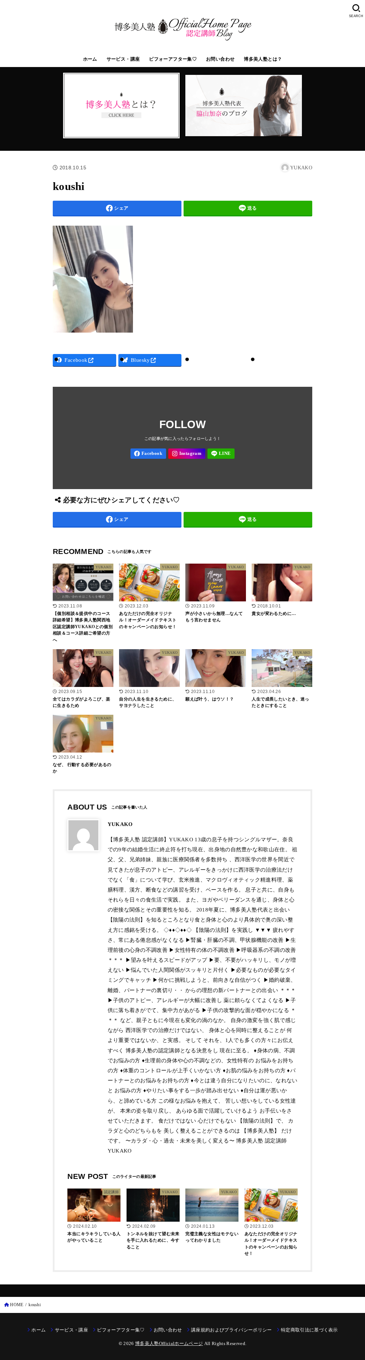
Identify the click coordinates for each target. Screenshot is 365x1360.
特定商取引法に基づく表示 (309, 1330)
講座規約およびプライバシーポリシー (231, 1330)
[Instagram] (186, 453)
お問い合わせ (220, 59)
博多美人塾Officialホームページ (169, 1343)
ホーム (90, 59)
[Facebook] (148, 453)
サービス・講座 (123, 59)
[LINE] (221, 453)
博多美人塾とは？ (263, 59)
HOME (16, 1305)
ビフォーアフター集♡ (173, 59)
